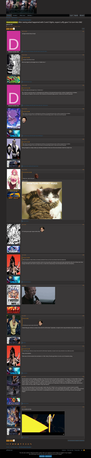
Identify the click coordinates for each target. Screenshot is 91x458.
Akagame (13, 397)
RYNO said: (25, 318)
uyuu (13, 427)
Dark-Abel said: (26, 348)
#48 (83, 255)
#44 (83, 108)
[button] (18, 15)
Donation (15, 15)
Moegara (13, 159)
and (31, 166)
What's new (22, 15)
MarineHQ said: (26, 88)
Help (82, 450)
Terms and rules (70, 450)
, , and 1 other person (36, 105)
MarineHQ (13, 75)
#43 (83, 85)
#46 (83, 169)
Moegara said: (25, 257)
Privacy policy (77, 450)
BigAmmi (13, 305)
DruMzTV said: (25, 57)
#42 (83, 54)
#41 (83, 31)
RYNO (13, 245)
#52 (83, 376)
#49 (83, 285)
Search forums (14, 17)
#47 (83, 224)
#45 (83, 139)
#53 (83, 406)
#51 (83, 346)
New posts (8, 17)
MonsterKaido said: (26, 172)
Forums (9, 15)
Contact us (64, 450)
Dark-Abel (13, 336)
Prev (8, 28)
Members (29, 15)
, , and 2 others (35, 51)
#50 (83, 315)
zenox (13, 129)
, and (33, 135)
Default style (9, 450)
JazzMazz (13, 275)
